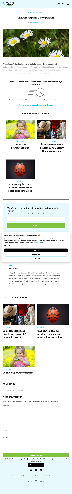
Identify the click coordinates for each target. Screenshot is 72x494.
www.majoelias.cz (22, 284)
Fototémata (32, 12)
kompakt (35, 22)
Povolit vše (36, 250)
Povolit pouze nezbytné (36, 258)
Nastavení (36, 254)
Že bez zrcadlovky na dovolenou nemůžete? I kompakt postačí (52, 148)
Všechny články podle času (31, 476)
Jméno (5, 430)
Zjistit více (7, 245)
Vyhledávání (44, 476)
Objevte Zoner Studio (36, 464)
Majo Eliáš (13, 268)
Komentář (6, 405)
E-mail (5, 437)
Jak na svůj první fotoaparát (18, 373)
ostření (41, 22)
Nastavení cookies (54, 476)
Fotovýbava (40, 12)
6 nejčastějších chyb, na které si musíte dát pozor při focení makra (20, 188)
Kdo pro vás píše (17, 476)
